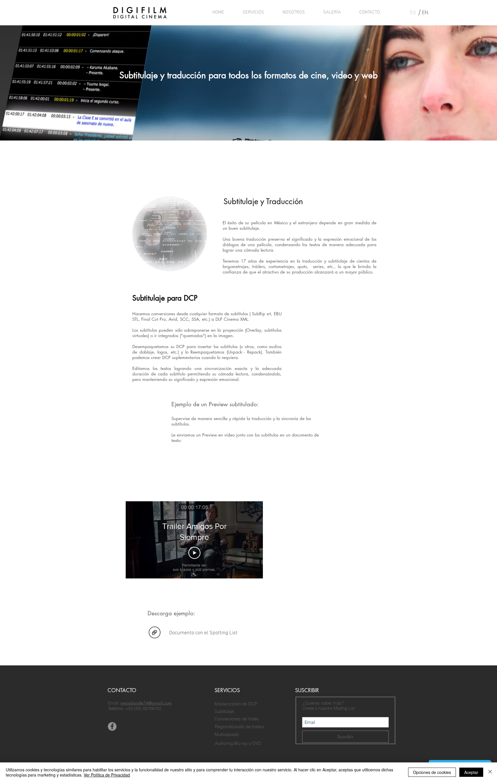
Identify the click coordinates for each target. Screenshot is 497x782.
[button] (253, 12)
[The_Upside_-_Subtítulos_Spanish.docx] (154, 633)
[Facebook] (112, 726)
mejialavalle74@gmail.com (146, 703)
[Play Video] (194, 553)
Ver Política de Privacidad (107, 775)
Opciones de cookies (432, 772)
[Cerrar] (490, 772)
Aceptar (471, 772)
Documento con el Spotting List (203, 633)
